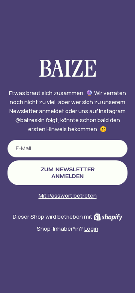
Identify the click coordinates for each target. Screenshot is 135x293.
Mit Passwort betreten (68, 195)
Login (91, 229)
